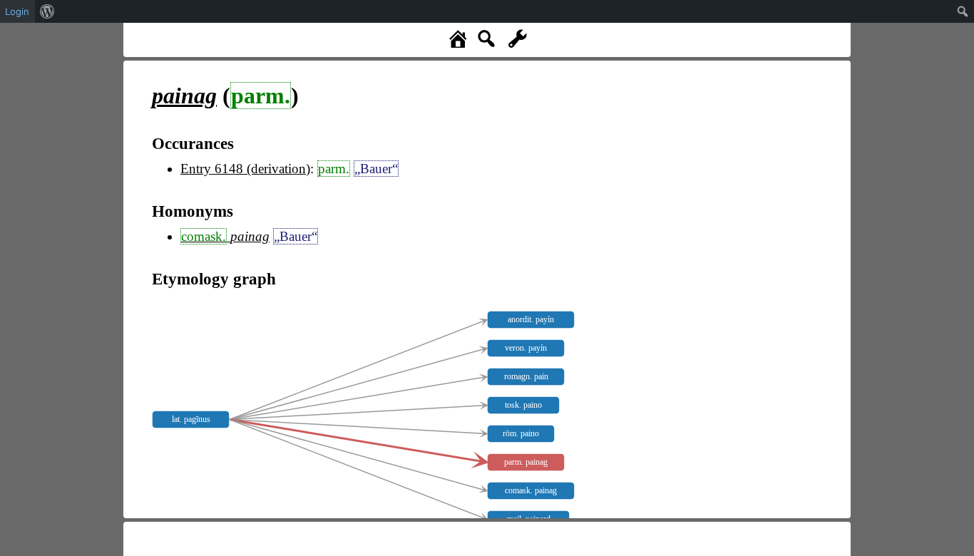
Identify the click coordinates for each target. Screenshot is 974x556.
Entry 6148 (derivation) (245, 168)
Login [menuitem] (17, 11)
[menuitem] (47, 11)
